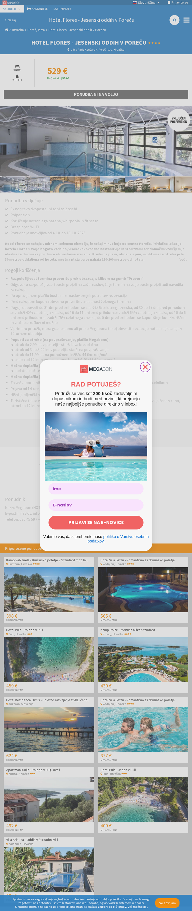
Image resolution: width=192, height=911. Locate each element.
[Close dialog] (145, 367)
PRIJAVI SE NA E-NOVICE (96, 522)
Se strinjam (167, 903)
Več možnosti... (138, 906)
